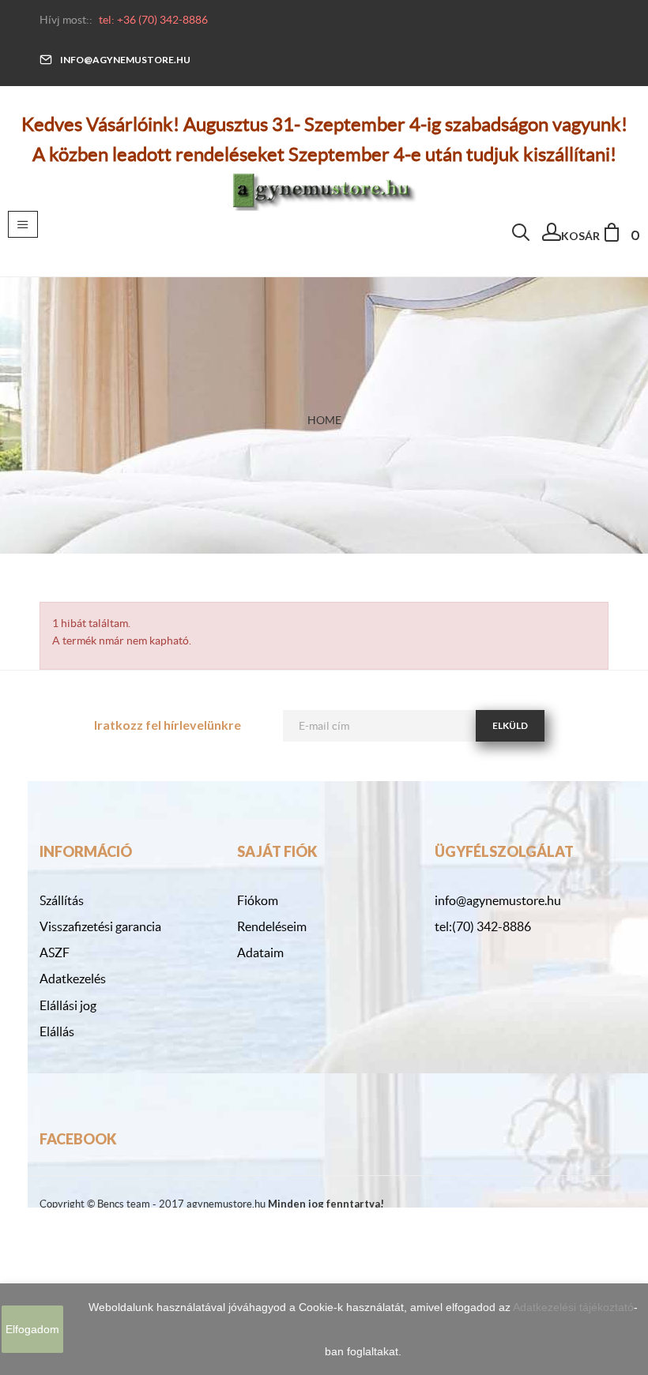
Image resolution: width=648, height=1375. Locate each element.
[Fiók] (551, 236)
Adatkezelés (73, 978)
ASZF (55, 952)
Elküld (510, 725)
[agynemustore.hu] (324, 188)
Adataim (260, 952)
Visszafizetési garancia (100, 926)
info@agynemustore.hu (125, 60)
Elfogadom (32, 1329)
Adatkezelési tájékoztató (573, 1307)
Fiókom (257, 900)
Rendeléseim (272, 926)
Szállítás (62, 900)
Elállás (57, 1031)
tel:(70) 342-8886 (483, 926)
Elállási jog (68, 1005)
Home (324, 420)
